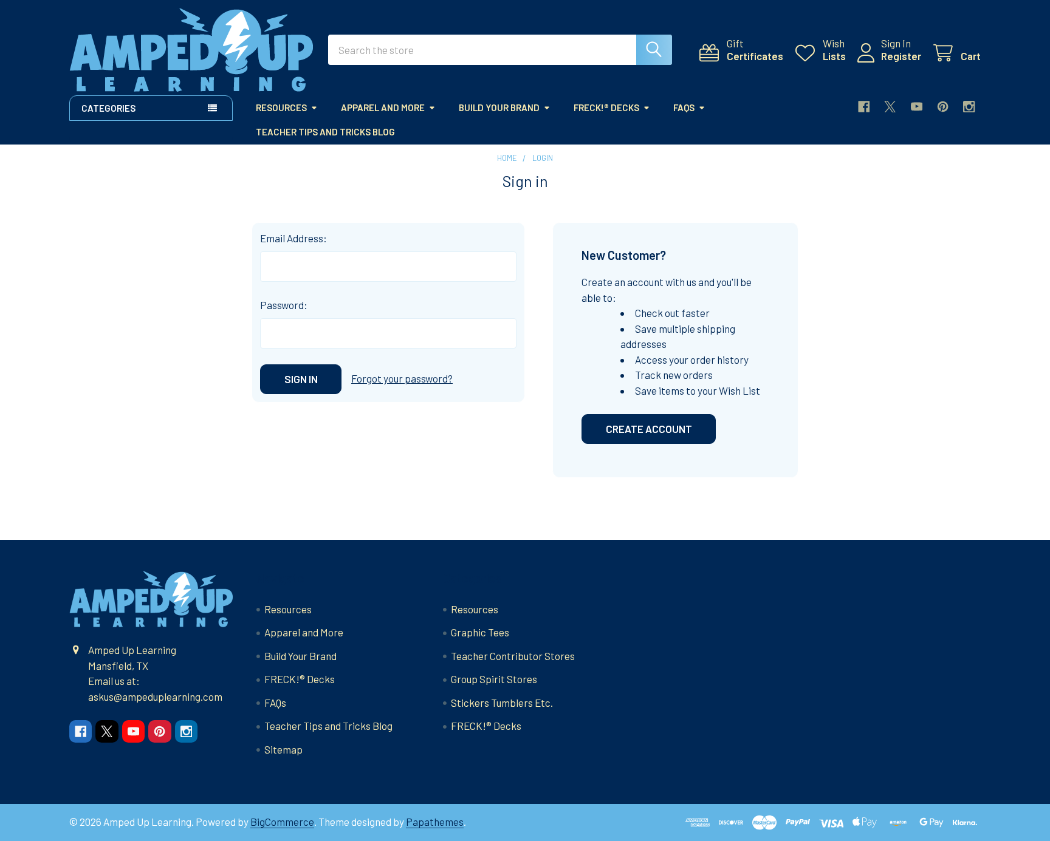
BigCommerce (282, 821)
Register (901, 56)
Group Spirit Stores (494, 679)
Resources (281, 107)
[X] (890, 106)
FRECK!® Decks (606, 107)
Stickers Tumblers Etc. (502, 702)
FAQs (684, 107)
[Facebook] (864, 106)
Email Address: (293, 238)
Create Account (649, 429)
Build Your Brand (499, 107)
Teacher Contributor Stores (513, 656)
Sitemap (283, 749)
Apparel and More (383, 107)
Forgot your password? (402, 378)
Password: (283, 305)
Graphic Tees (480, 632)
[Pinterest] (943, 106)
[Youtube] (916, 106)
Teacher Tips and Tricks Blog (325, 131)
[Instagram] (969, 106)
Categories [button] (108, 108)
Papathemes (435, 821)
